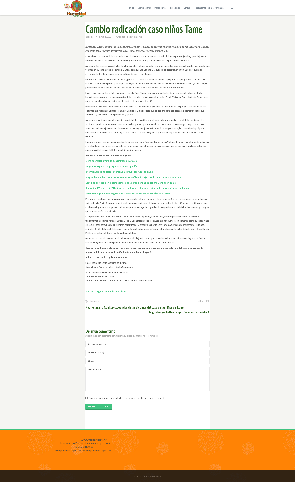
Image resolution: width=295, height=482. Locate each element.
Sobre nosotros (144, 7)
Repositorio (175, 7)
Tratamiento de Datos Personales (209, 7)
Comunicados (119, 36)
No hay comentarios (136, 36)
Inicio (131, 7)
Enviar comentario (98, 406)
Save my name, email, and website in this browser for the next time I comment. (127, 398)
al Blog (201, 301)
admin (96, 36)
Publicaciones (160, 7)
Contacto (187, 7)
